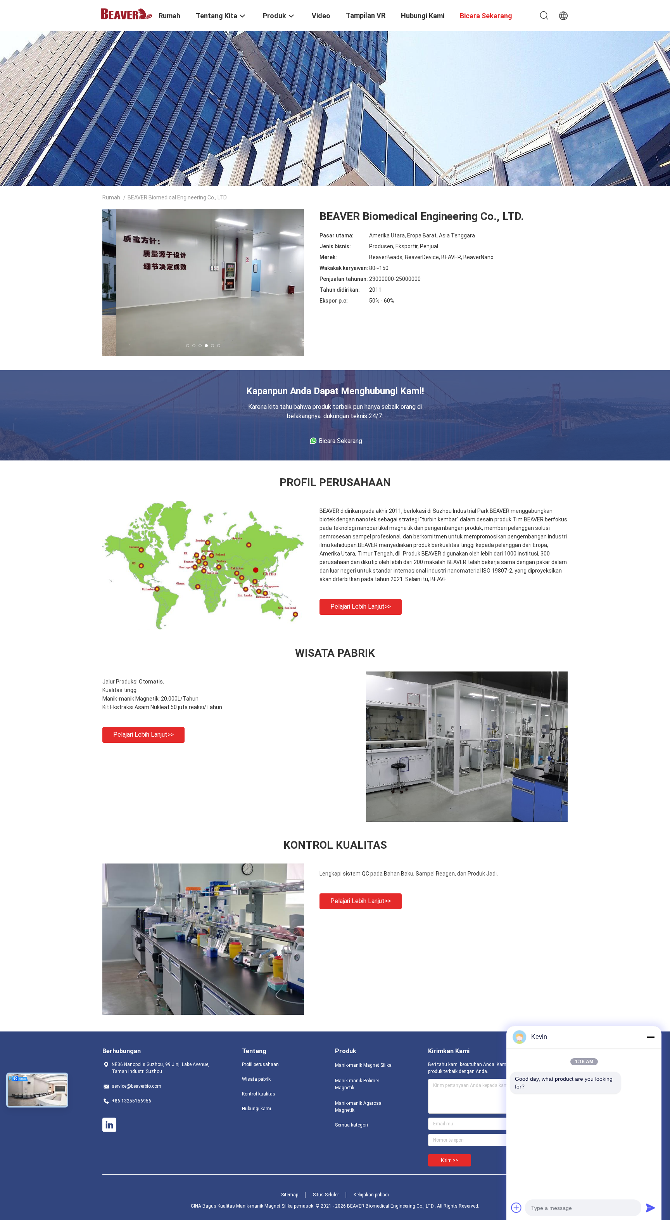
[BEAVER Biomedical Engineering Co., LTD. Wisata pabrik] (467, 820)
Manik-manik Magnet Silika (363, 1065)
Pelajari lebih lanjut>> (360, 606)
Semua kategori (351, 1125)
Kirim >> (449, 1160)
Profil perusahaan (260, 1064)
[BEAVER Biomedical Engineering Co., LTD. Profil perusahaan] (203, 628)
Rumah (111, 197)
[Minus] (650, 1037)
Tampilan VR (365, 15)
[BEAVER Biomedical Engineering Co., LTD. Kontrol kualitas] (203, 1013)
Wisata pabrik (256, 1079)
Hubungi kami (256, 1108)
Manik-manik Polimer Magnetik (357, 1084)
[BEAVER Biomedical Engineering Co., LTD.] (126, 13)
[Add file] (516, 1207)
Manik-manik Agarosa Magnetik (358, 1107)
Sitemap (289, 1195)
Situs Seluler (326, 1195)
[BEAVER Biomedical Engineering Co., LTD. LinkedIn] (109, 1125)
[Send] (650, 1207)
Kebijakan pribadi (371, 1195)
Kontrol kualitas (258, 1094)
